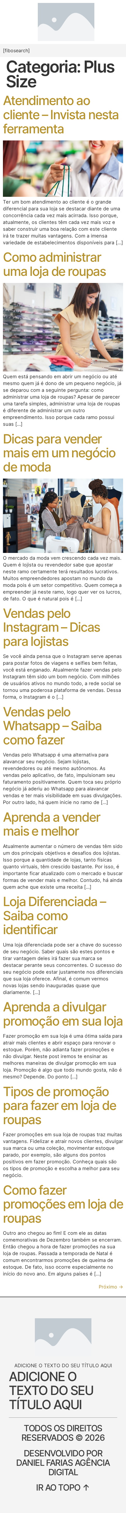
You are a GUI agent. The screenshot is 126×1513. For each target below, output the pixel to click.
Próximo (111, 1287)
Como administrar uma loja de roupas (54, 264)
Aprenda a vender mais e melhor (51, 824)
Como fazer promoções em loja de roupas (63, 1204)
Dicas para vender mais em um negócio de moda (59, 452)
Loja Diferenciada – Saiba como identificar (54, 915)
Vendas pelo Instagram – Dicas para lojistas (51, 627)
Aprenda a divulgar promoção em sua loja (63, 1014)
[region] (63, 1478)
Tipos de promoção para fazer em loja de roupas (59, 1105)
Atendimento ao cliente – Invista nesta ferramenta (61, 114)
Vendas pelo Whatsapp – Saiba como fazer (52, 725)
